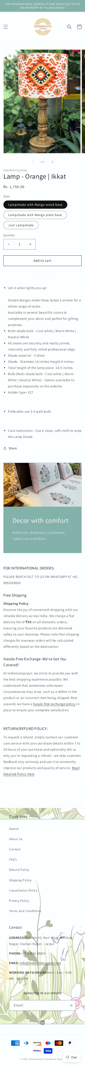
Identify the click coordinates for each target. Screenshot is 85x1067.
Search (14, 829)
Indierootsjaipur (36, 1059)
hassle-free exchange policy (54, 704)
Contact (15, 849)
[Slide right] (53, 162)
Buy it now (42, 274)
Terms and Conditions (25, 911)
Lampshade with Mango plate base (35, 215)
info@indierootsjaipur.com (40, 963)
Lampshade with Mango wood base (35, 205)
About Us (16, 839)
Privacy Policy (19, 901)
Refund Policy (19, 870)
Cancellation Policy (23, 890)
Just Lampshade (21, 225)
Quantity (9, 235)
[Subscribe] (71, 1005)
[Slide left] (33, 162)
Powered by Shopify (54, 1059)
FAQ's (13, 859)
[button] (6, 27)
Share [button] (13, 448)
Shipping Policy (20, 880)
